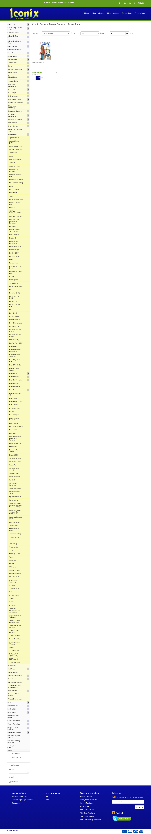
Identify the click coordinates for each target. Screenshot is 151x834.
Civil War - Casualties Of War (15, 212)
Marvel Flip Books (15, 365)
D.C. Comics (12, 89)
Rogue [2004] (13, 455)
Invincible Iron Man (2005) (15, 330)
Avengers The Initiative (13, 170)
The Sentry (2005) (15, 534)
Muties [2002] (13, 405)
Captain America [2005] (14, 203)
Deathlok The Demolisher (13, 242)
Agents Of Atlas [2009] (14, 142)
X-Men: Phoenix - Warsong (14, 643)
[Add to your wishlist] (42, 78)
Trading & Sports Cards (13, 747)
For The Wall (11, 712)
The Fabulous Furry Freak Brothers (14, 686)
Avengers (12, 163)
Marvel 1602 (13, 346)
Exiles (11, 260)
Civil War (12, 208)
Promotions (127, 13)
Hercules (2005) (14, 293)
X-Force (11, 592)
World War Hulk (14, 577)
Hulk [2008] (13, 313)
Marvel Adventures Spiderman (15, 355)
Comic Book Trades (14, 53)
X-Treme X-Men (14, 651)
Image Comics (13, 126)
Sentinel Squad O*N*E (14, 469)
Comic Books (12, 56)
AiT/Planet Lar (12, 59)
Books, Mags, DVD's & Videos (14, 28)
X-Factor (12, 585)
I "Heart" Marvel (14, 316)
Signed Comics (13, 672)
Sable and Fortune (15, 458)
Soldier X (12, 480)
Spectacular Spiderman (13, 484)
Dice (8, 702)
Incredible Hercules (15, 323)
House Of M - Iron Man (15, 305)
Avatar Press (12, 63)
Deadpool (12, 238)
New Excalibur (14, 423)
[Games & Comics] (24, 13)
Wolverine (12, 567)
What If (11, 564)
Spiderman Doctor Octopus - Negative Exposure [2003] (15, 505)
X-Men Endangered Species (15, 626)
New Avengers (14, 415)
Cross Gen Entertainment (12, 85)
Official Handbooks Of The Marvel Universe (15, 438)
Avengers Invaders (15, 166)
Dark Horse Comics (14, 99)
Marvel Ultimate (14, 390)
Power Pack (13, 446)
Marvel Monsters (14, 383)
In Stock (16, 754)
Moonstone (12, 666)
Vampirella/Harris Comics (13, 695)
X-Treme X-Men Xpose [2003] (14, 655)
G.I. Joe (11, 276)
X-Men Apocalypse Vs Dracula (15, 616)
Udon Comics (12, 690)
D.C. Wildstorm (13, 96)
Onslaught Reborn (15, 443)
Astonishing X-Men (15, 159)
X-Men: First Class (15, 639)
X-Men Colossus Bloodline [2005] (14, 621)
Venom (11, 557)
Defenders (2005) (15, 246)
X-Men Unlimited (14, 635)
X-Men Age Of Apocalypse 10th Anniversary (14, 610)
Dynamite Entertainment (12, 115)
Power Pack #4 (38, 62)
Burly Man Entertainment (12, 77)
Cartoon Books (13, 81)
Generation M (13, 283)
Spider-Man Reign (15, 497)
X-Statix (11, 647)
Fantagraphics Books (15, 119)
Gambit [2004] (13, 280)
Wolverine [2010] (14, 570)
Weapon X (12, 560)
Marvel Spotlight (14, 386)
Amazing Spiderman (15, 149)
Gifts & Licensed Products (13, 728)
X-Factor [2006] (14, 588)
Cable (11, 196)
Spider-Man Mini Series (14, 492)
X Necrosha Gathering (13, 581)
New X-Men (13, 430)
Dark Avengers (14, 235)
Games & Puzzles (13, 721)
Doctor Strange (14, 250)
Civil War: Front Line (15, 216)
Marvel (14, 781)
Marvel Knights (14, 377)
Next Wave (12, 433)
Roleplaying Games (14, 732)
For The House (12, 706)
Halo (10, 290)
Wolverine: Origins (15, 573)
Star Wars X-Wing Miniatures (13, 741)
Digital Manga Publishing (12, 107)
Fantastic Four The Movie (15, 267)
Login (128, 3)
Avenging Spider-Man (15, 175)
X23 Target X (13, 659)
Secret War (12, 465)
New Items (16, 758)
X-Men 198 (12, 605)
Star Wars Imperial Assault (13, 736)
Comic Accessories (14, 49)
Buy (38, 78)
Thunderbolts (13, 547)
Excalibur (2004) (14, 256)
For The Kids (11, 709)
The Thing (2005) (14, 537)
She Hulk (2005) (14, 473)
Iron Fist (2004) (14, 340)
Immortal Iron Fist (14, 320)
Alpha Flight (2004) (15, 146)
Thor (10, 540)
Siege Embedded (15, 477)
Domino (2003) (14, 253)
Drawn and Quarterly (15, 111)
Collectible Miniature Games (14, 42)
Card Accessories (13, 33)
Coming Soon (140, 13)
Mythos (11, 411)
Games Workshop (13, 724)
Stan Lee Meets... (14, 522)
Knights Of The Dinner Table (15, 130)
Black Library (11, 24)
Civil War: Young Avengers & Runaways (14, 221)
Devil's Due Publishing (15, 103)
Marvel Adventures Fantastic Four (15, 350)
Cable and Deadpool (16, 199)
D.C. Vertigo (12, 93)
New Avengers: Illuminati (14, 419)
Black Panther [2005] (16, 179)
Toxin (11, 550)
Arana (11, 156)
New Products (113, 13)
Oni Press (11, 669)
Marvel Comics (13, 134)
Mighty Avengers (14, 398)
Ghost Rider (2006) (15, 286)
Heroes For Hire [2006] (14, 297)
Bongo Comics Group (15, 69)
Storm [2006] (13, 525)
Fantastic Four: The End (15, 272)
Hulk (10, 310)
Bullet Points (13, 193)
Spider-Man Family (15, 488)
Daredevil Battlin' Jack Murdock (14, 230)
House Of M (13, 301)
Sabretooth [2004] (15, 462)
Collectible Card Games (12, 37)
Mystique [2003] (14, 408)
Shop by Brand (98, 13)
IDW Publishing (13, 123)
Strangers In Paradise (15, 682)
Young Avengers (14, 662)
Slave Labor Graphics (15, 675)
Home (86, 13)
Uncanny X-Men (14, 554)
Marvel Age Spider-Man (15, 361)
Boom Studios (12, 73)
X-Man (11, 598)
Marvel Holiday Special (14, 369)
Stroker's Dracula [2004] (14, 529)
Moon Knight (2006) (15, 401)
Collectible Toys (12, 46)
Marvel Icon (13, 373)
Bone (10, 66)
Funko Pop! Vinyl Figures (13, 716)
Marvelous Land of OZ (15, 394)
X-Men (11, 602)
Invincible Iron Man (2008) (15, 335)
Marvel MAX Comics (15, 380)
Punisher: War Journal (13, 451)
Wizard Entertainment (15, 699)
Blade (11, 186)
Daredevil (12, 226)
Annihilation (13, 153)
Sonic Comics (12, 679)
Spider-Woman (14, 500)
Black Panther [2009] (16, 183)
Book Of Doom (14, 189)
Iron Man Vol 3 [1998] (16, 343)
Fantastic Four (13, 263)
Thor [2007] (13, 544)
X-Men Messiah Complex (14, 631)
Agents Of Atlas (14, 138)
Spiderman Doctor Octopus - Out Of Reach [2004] (15, 512)
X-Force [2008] (14, 595)
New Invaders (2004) (16, 426)
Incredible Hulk (14, 326)
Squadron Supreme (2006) (15, 518)
